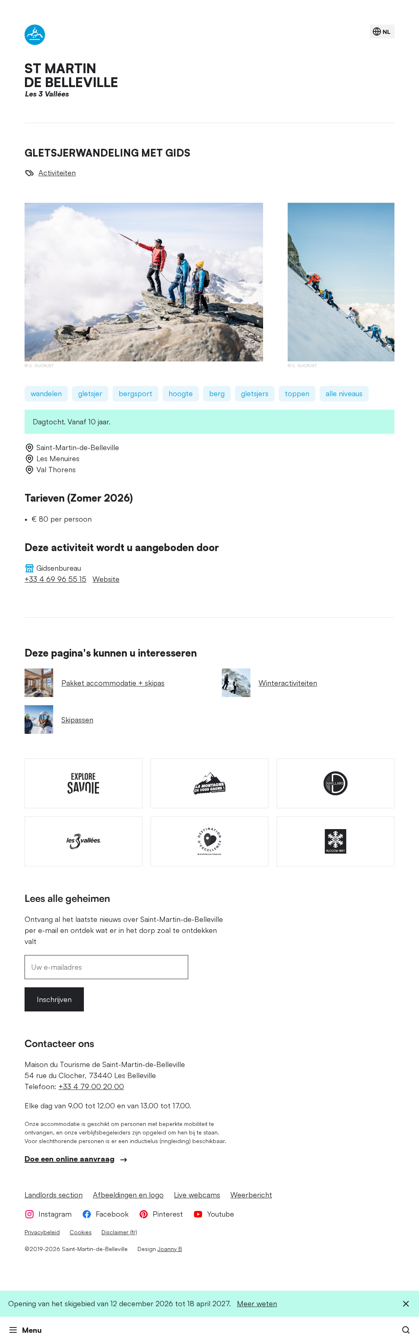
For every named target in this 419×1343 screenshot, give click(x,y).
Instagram (55, 1213)
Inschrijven (54, 999)
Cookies (81, 1232)
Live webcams (197, 1194)
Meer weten (257, 1303)
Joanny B (170, 1248)
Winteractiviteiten (288, 682)
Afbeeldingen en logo (128, 1194)
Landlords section (54, 1194)
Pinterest (168, 1213)
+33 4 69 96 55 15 (55, 578)
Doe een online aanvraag (70, 1158)
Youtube (220, 1213)
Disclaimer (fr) (119, 1232)
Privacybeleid (42, 1232)
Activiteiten (57, 172)
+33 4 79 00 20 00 (91, 1086)
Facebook (112, 1213)
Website (105, 578)
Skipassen (77, 719)
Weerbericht (251, 1194)
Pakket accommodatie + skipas (112, 682)
